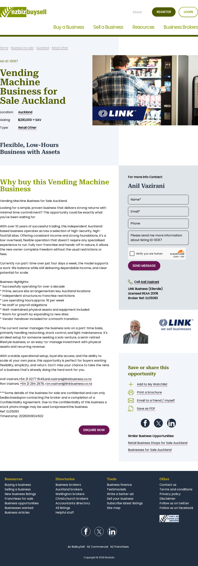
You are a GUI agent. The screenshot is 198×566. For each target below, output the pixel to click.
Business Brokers (181, 27)
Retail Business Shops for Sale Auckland (157, 443)
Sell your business (120, 498)
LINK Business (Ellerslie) (145, 289)
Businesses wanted (19, 508)
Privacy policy (170, 494)
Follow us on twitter (174, 503)
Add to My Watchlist (152, 384)
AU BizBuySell (76, 547)
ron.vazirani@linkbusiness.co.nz (68, 383)
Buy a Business (68, 27)
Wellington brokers (69, 494)
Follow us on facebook (176, 508)
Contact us (168, 484)
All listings (62, 508)
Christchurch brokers (71, 498)
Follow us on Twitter (158, 423)
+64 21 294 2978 (32, 383)
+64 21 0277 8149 (31, 379)
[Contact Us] (176, 518)
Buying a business (18, 484)
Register (164, 12)
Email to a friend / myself (156, 400)
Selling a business (18, 489)
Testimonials (116, 489)
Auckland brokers (68, 489)
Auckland (43, 48)
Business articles (17, 512)
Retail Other (60, 48)
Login (188, 12)
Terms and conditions (176, 489)
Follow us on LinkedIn (171, 423)
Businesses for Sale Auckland (150, 450)
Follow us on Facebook (145, 423)
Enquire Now (94, 430)
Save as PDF (146, 408)
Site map (113, 508)
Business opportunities (22, 503)
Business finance (119, 484)
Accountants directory (72, 503)
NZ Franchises (119, 547)
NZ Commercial (97, 547)
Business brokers (68, 484)
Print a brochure (149, 392)
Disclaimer (168, 498)
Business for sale (22, 48)
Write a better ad (120, 494)
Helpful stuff (64, 512)
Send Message (144, 265)
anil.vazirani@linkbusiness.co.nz (68, 379)
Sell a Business (108, 27)
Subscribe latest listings (125, 503)
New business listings (20, 494)
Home (4, 48)
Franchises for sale (19, 498)
